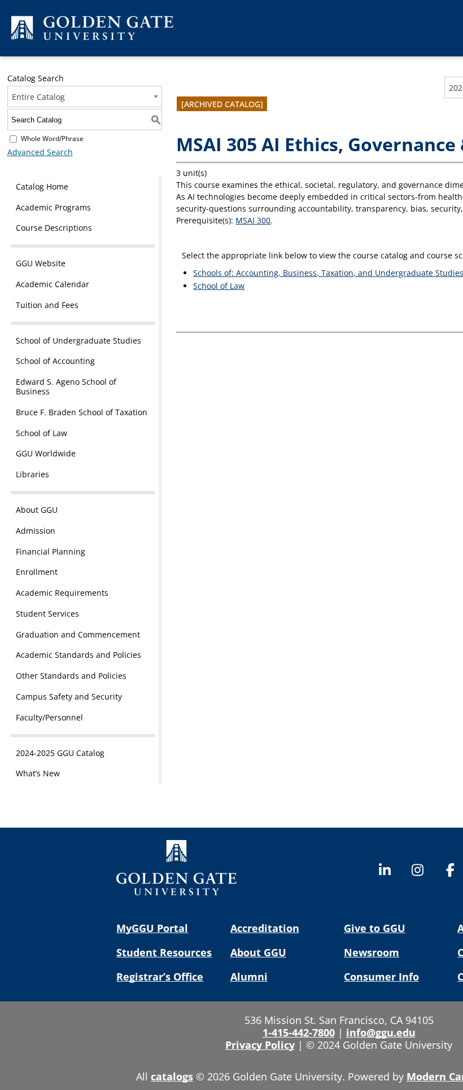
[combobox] (85, 96)
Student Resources (164, 952)
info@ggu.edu (381, 1032)
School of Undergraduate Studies (78, 340)
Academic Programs (53, 207)
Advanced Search (40, 152)
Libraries (32, 474)
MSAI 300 (252, 220)
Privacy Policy (260, 1045)
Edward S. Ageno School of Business (66, 386)
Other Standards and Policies (71, 675)
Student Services (47, 613)
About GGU (37, 509)
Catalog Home (42, 186)
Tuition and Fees (47, 305)
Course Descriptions (54, 227)
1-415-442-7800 (299, 1032)
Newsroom (371, 952)
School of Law (41, 433)
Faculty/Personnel (49, 717)
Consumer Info (381, 976)
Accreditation (264, 928)
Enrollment (37, 571)
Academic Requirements (62, 592)
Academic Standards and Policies (78, 654)
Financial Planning (50, 551)
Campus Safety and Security (69, 696)
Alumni (249, 976)
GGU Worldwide (46, 453)
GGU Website (40, 263)
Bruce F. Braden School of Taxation (81, 412)
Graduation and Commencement (78, 634)
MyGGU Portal (152, 928)
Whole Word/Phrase (52, 138)
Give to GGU (374, 928)
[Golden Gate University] (92, 30)
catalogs (172, 1076)
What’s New (38, 773)
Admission (35, 530)
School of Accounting (55, 360)
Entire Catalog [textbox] (38, 96)
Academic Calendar (52, 284)
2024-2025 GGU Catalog (60, 753)
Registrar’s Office (159, 976)
